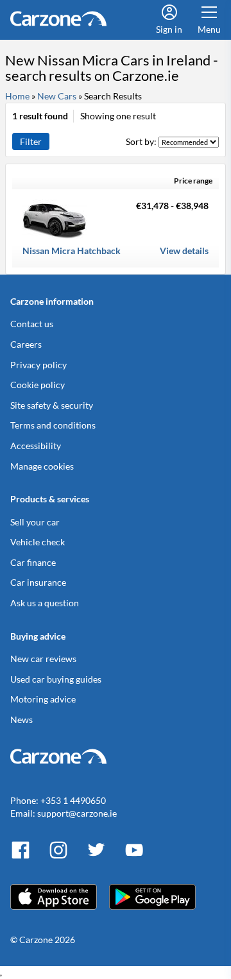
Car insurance (38, 582)
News (21, 719)
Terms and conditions (53, 425)
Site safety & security (51, 405)
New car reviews (43, 658)
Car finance (33, 562)
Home (17, 95)
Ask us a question (44, 602)
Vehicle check (37, 541)
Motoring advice (43, 699)
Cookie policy (37, 384)
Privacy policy (38, 364)
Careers (26, 344)
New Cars (56, 95)
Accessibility (35, 445)
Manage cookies (42, 466)
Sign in (169, 29)
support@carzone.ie (77, 813)
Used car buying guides (55, 679)
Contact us (31, 323)
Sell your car (35, 521)
